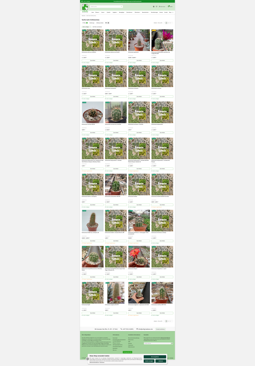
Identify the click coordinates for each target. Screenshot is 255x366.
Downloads (115, 338)
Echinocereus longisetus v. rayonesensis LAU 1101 (138, 304)
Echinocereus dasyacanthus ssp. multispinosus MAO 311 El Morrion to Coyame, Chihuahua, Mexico (92, 161)
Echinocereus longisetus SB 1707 (112, 304)
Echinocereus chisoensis (133, 88)
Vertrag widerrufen (128, 352)
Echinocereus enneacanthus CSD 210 (112, 196)
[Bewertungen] (84, 55)
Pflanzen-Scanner (116, 343)
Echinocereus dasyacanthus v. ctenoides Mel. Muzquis (160, 161)
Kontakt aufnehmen (160, 329)
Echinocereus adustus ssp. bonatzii (112, 52)
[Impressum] (153, 6)
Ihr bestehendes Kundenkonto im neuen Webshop (119, 340)
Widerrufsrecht (131, 347)
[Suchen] (121, 6)
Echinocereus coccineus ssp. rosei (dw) (113, 124)
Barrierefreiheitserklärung (133, 338)
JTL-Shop (171, 358)
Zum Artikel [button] (92, 60)
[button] (156, 6)
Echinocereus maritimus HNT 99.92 (158, 304)
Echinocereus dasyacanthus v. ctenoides (113, 160)
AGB (129, 341)
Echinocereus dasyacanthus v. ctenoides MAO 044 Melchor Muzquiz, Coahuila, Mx (138, 161)
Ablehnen (161, 361)
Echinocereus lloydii (86, 304)
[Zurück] (164, 23)
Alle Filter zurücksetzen (97, 26)
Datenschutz (130, 339)
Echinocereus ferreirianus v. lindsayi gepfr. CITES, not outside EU (138, 233)
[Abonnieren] (172, 343)
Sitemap (130, 343)
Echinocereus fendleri (132, 196)
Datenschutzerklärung (165, 337)
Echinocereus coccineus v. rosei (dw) (135, 124)
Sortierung (92, 22)
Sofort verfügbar (86, 26)
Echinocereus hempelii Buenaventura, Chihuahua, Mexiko (92, 269)
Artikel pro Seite (99, 22)
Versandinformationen (117, 346)
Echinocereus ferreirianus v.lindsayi (158, 232)
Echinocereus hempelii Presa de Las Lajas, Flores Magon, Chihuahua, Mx (115, 269)
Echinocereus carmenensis (110, 88)
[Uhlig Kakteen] (85, 8)
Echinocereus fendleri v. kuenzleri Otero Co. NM (114, 232)
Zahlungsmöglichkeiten (118, 344)
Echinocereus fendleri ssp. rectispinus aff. (90, 232)
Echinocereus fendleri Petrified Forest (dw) (160, 196)
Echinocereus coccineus (156, 88)
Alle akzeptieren (155, 356)
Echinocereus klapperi (132, 268)
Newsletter (115, 348)
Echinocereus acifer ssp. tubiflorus (89, 52)
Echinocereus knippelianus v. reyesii (158, 268)
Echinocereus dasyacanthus (157, 124)
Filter (85, 22)
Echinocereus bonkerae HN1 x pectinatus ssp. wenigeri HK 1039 (160, 53)
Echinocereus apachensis (133, 52)
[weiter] (172, 23)
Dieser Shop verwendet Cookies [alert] (99, 356)
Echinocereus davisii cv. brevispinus (89, 196)
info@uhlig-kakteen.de (145, 329)
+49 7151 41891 (127, 329)
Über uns (114, 350)
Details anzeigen (149, 361)
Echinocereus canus (86, 88)
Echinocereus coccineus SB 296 (88, 124)
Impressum (130, 345)
